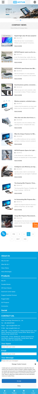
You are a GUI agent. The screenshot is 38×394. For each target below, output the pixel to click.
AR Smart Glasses (6, 288)
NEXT (18, 239)
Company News (23, 28)
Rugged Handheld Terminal (9, 295)
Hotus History (5, 268)
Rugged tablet (5, 299)
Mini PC (3, 280)
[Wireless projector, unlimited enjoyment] (7, 105)
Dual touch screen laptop (8, 291)
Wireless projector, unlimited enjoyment (25, 101)
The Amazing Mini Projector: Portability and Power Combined (25, 183)
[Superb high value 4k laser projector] (7, 41)
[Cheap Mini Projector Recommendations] (7, 221)
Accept (19, 381)
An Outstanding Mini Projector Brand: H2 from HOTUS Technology (25, 199)
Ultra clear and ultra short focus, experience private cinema (25, 117)
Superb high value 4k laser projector (25, 35)
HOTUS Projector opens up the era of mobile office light (25, 52)
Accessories (4, 306)
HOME (6, 234)
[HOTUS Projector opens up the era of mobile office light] (7, 56)
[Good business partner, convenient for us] (7, 90)
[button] (16, 20)
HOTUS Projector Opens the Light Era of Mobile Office (25, 150)
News (16, 28)
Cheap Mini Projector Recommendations (25, 216)
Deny (19, 386)
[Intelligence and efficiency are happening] (7, 171)
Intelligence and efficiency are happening (25, 166)
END (25, 239)
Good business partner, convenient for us (25, 85)
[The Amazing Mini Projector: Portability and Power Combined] (7, 187)
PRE (14, 234)
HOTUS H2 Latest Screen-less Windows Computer (25, 68)
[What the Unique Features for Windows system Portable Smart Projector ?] (7, 139)
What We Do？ (5, 264)
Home (12, 28)
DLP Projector (5, 302)
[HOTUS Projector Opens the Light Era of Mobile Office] (7, 155)
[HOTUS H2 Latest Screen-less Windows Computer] (7, 73)
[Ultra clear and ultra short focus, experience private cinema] (7, 122)
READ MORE (18, 46)
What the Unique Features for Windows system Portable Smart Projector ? (25, 134)
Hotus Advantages (6, 271)
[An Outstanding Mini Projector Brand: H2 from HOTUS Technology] (7, 204)
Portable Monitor (6, 284)
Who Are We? (5, 260)
